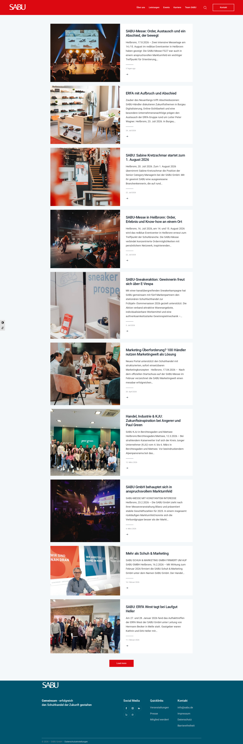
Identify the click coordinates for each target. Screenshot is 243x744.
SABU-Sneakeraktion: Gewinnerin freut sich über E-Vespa (155, 281)
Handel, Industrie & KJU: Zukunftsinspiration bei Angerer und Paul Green (153, 420)
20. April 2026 (131, 392)
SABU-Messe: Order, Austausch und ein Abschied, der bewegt (155, 33)
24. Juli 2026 (131, 130)
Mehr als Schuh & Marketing (147, 553)
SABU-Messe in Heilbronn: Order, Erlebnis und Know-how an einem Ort (154, 219)
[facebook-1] (126, 708)
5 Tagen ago (130, 68)
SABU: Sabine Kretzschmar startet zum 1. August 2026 (155, 157)
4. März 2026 (131, 529)
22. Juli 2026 (131, 193)
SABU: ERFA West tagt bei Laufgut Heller (151, 609)
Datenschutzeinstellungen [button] (76, 741)
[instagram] (132, 708)
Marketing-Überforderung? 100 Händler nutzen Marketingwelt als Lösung (156, 352)
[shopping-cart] (126, 714)
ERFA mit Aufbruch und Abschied (151, 93)
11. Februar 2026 (132, 640)
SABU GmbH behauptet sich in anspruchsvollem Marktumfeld (149, 489)
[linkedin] (139, 708)
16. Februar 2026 (132, 582)
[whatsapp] (132, 714)
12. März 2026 (131, 462)
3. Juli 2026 (130, 325)
